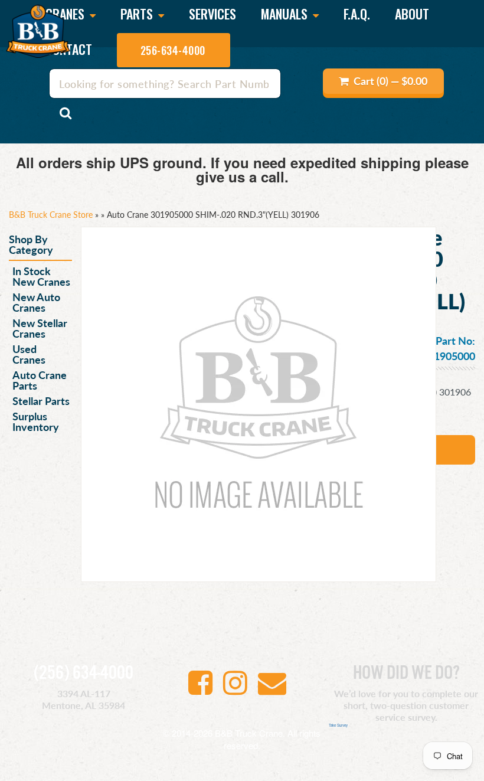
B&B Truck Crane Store (51, 214)
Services (212, 13)
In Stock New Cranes (41, 276)
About (412, 13)
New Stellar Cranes (39, 328)
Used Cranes (28, 354)
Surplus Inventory (35, 421)
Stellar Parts (41, 400)
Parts (138, 14)
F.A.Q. (357, 13)
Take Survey (338, 725)
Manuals (285, 14)
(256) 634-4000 (83, 673)
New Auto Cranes (36, 302)
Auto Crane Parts (39, 380)
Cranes (66, 14)
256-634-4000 (172, 50)
